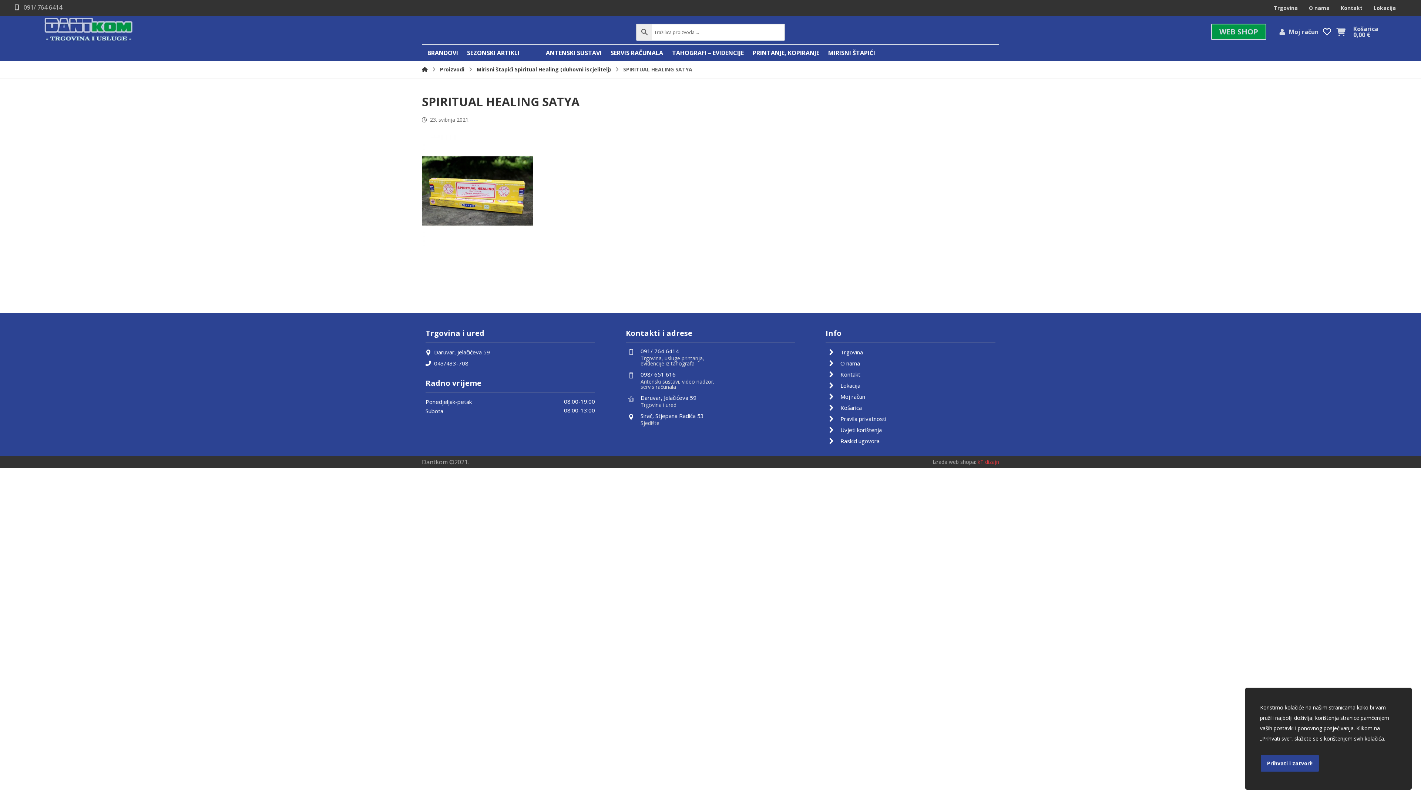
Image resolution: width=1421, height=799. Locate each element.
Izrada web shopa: (954, 461)
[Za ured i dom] (89, 30)
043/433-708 (451, 363)
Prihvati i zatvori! (1290, 763)
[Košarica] (1341, 31)
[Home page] (425, 69)
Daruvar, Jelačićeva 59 (462, 352)
